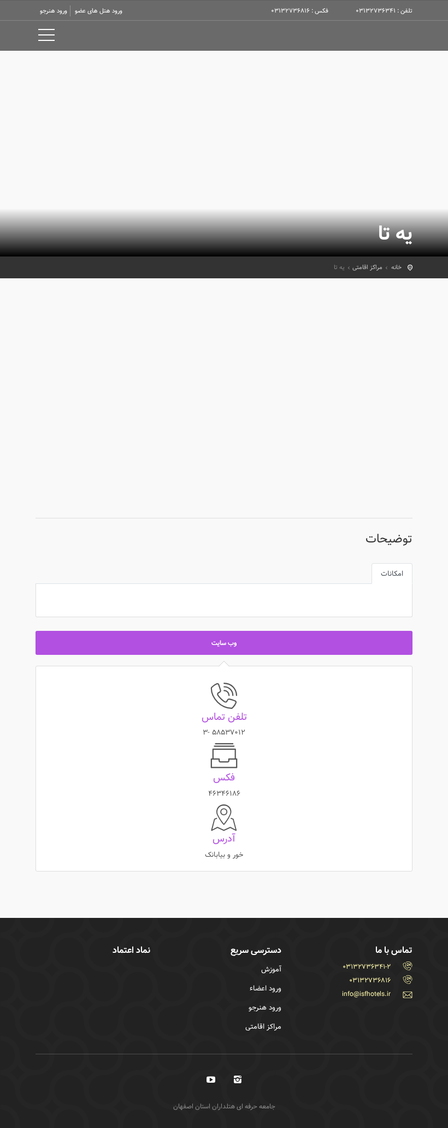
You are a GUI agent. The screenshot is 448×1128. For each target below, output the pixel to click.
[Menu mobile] (46, 37)
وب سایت (224, 642)
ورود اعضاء (265, 988)
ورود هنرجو (53, 10)
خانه (396, 267)
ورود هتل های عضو (98, 10)
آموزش (271, 969)
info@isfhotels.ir (366, 993)
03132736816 (370, 980)
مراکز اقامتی (367, 267)
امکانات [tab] (392, 574)
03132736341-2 (367, 966)
